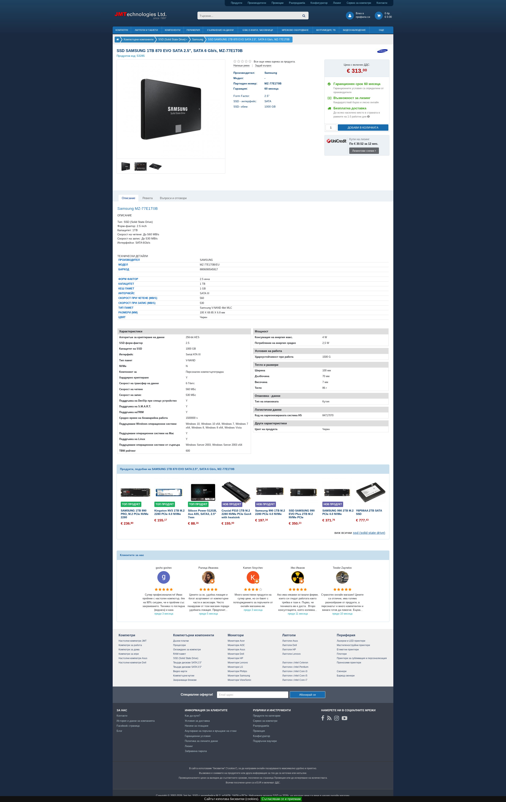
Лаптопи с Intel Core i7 (294, 680)
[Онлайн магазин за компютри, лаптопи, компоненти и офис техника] (140, 18)
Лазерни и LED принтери (351, 640)
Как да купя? (192, 715)
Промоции (277, 2)
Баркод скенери (346, 675)
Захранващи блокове (185, 680)
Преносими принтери (349, 662)
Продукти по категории (266, 715)
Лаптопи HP (289, 649)
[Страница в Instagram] (336, 718)
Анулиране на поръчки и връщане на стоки (210, 730)
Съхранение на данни (220, 30)
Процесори (179, 645)
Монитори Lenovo (238, 662)
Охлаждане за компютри (187, 649)
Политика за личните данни (201, 741)
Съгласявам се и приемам (281, 799)
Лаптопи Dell (289, 645)
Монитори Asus (236, 649)
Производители (257, 2)
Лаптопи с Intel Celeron (295, 662)
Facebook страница (128, 725)
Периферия (193, 30)
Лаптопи (289, 635)
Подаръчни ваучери (265, 741)
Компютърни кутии (183, 675)
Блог (119, 730)
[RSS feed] (329, 718)
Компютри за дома (129, 649)
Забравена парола (196, 751)
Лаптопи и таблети (146, 30)
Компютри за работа (130, 645)
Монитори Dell (236, 654)
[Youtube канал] (344, 718)
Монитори (236, 635)
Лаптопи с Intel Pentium (295, 667)
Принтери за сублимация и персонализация (362, 658)
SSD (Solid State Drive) (185, 658)
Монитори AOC (236, 645)
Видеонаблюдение (354, 30)
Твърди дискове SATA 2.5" (187, 662)
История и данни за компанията (136, 720)
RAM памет (179, 654)
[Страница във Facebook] (322, 718)
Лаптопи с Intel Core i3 (294, 671)
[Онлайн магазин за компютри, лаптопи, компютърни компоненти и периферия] (117, 39)
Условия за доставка (197, 720)
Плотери (342, 654)
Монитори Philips (237, 671)
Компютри (121, 30)
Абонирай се (307, 694)
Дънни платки (181, 640)
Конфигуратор (319, 2)
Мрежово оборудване (295, 30)
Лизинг (337, 2)
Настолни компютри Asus (133, 658)
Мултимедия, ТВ (325, 30)
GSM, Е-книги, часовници (258, 30)
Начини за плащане (196, 725)
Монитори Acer (236, 640)
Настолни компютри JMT (132, 640)
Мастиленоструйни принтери (353, 645)
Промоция (259, 730)
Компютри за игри (129, 654)
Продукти (236, 2)
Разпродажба (297, 2)
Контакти (382, 2)
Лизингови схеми (363, 150)
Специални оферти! (197, 694)
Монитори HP (235, 658)
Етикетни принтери (348, 649)
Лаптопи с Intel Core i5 (294, 675)
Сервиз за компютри (359, 2)
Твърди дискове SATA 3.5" (187, 667)
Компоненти (172, 30)
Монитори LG (235, 667)
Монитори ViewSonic (239, 680)
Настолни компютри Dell (132, 662)
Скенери (341, 671)
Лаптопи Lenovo (291, 654)
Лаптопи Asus (290, 640)
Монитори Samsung (239, 675)
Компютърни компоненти (193, 635)
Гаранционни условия (198, 736)
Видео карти (180, 671)
